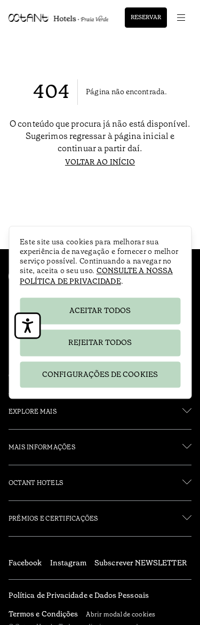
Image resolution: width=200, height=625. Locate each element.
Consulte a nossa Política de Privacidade (96, 276)
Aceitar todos (100, 310)
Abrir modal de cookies (120, 614)
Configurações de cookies (100, 374)
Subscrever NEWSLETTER (140, 563)
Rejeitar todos (100, 342)
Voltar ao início (100, 162)
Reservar (146, 17)
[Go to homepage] (58, 18)
